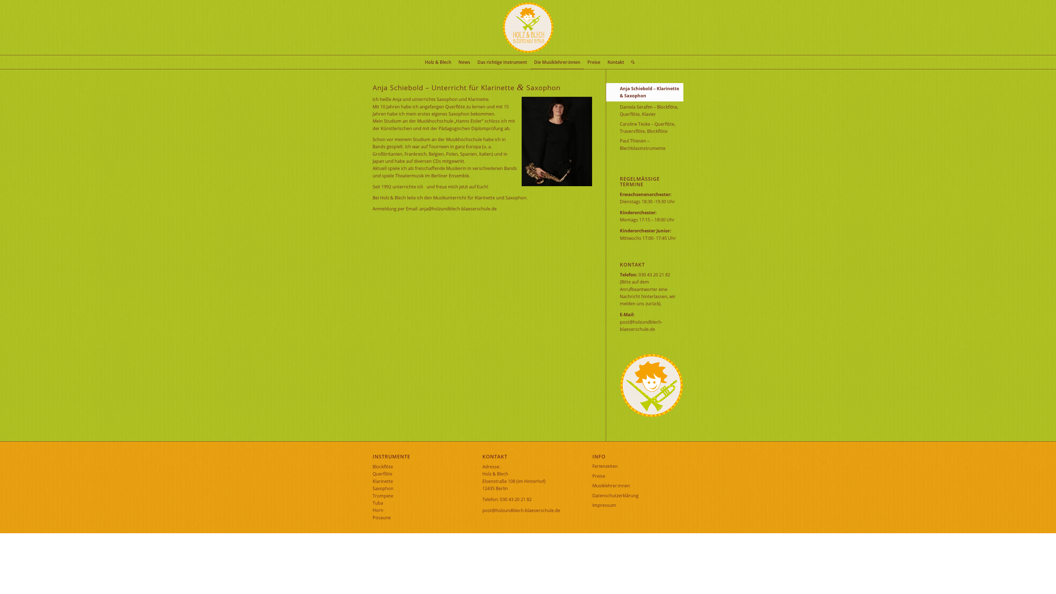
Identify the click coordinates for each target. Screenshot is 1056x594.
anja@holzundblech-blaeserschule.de (458, 209)
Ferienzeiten (605, 466)
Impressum (604, 505)
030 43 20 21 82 (654, 275)
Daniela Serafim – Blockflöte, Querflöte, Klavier (649, 110)
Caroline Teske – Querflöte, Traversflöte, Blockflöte (647, 127)
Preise (598, 476)
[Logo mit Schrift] (528, 27)
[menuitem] (438, 62)
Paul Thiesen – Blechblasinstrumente (643, 144)
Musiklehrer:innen (611, 486)
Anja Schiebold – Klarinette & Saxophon (649, 92)
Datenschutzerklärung (615, 496)
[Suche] (631, 62)
